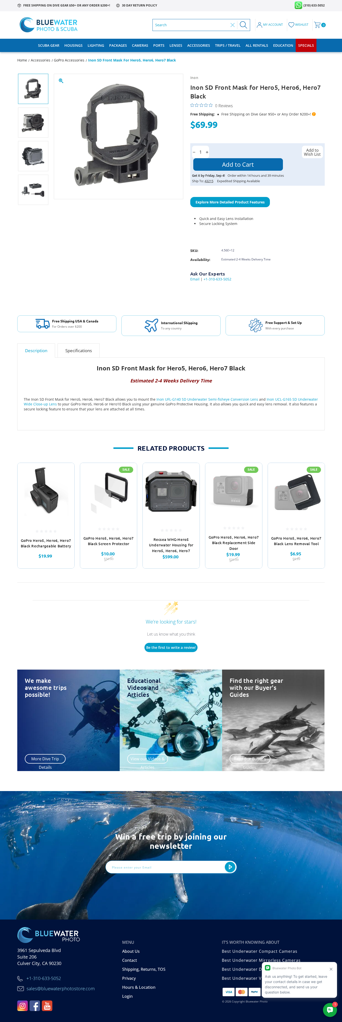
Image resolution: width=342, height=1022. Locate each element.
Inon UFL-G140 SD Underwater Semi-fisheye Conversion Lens (207, 399)
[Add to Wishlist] (64, 486)
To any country (171, 328)
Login (127, 996)
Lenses (175, 45)
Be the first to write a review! (171, 647)
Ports (158, 45)
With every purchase (279, 328)
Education (283, 45)
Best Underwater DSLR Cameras (255, 969)
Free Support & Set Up (283, 322)
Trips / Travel (228, 45)
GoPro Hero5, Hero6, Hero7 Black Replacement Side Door (234, 543)
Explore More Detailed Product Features (230, 202)
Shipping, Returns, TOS (143, 969)
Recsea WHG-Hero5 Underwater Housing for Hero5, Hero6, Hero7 (171, 545)
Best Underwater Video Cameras (256, 978)
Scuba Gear (48, 45)
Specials (306, 45)
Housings (73, 45)
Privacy (129, 978)
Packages (118, 45)
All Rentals (257, 45)
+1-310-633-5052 (217, 279)
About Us (131, 951)
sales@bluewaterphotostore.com (61, 989)
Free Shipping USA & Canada (75, 321)
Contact (129, 960)
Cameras (140, 45)
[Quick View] (64, 473)
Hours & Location (138, 987)
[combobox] (191, 25)
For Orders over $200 (67, 327)
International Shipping (179, 322)
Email (195, 279)
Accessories (198, 45)
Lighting (96, 45)
